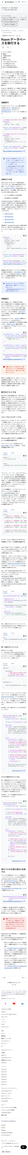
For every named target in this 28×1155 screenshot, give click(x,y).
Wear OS (3, 1055)
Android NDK (4, 1101)
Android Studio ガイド (6, 1091)
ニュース (3, 1022)
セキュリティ (4, 1017)
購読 (23, 1147)
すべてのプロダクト (6, 1135)
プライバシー (4, 1043)
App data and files (10, 10)
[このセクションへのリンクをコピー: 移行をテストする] (17, 392)
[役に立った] (17, 36)
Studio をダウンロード (6, 1098)
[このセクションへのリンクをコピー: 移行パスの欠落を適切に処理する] (6, 872)
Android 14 (4, 1077)
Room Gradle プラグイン (8, 445)
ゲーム (3, 1033)
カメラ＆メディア (5, 1041)
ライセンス (12, 1140)
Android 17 (4, 1069)
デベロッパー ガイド (6, 1093)
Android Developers (5, 30)
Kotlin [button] (12, 453)
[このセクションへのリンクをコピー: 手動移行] (10, 299)
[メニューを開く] (2, 2)
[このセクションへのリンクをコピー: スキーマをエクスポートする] (22, 417)
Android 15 (4, 1074)
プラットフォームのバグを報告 (8, 1107)
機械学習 (3, 1036)
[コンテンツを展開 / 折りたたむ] (12, 52)
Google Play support (6, 1112)
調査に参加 (4, 1115)
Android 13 (4, 1079)
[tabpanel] (14, 462)
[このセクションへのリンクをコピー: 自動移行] (10, 103)
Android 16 (4, 1071)
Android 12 (4, 1082)
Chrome (3, 1127)
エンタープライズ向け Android (8, 1014)
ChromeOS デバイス (6, 1057)
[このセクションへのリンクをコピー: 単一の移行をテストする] (19, 647)
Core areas (14, 8)
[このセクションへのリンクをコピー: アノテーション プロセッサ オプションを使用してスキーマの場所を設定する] (2, 544)
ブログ (3, 1024)
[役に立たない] (19, 36)
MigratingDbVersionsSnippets (13, 264)
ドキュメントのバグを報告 (7, 1110)
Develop (4, 8)
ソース (2, 1019)
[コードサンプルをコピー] (26, 118)
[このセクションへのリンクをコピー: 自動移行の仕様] (13, 180)
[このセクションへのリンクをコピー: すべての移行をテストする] (21, 777)
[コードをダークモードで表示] (24, 118)
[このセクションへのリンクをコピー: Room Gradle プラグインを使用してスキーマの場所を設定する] (18, 441)
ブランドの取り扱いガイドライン (10, 1143)
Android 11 (3, 1084)
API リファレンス (5, 1096)
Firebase (3, 1130)
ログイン (24, 2)
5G (2, 1046)
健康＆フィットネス (6, 1038)
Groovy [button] (5, 453)
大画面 (3, 1052)
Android (3, 1012)
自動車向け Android (6, 1060)
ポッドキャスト (5, 1027)
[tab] (5, 453)
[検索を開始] (16, 2)
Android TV (4, 1062)
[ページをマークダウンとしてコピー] (8, 47)
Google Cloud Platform (7, 1132)
